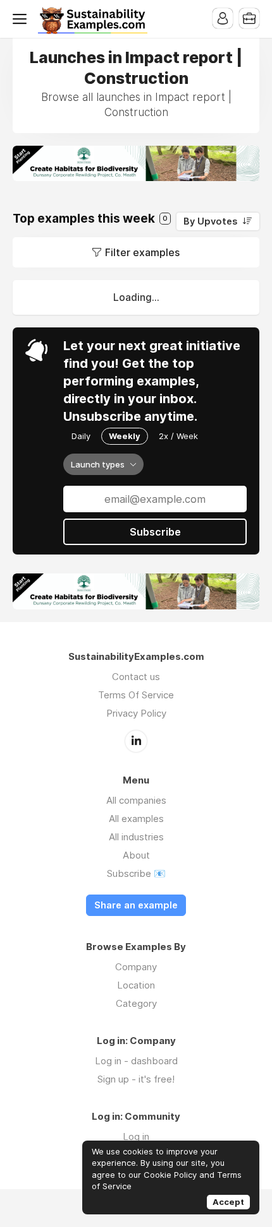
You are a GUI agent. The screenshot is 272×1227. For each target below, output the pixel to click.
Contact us (136, 677)
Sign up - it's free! (136, 1079)
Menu (22, 18)
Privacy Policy (136, 713)
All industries (136, 837)
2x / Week (178, 436)
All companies (136, 800)
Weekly (124, 436)
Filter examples (142, 252)
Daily (80, 436)
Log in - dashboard (136, 1061)
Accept (228, 1202)
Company (136, 967)
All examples (136, 819)
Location (136, 985)
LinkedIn (136, 741)
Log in (136, 1136)
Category (136, 1003)
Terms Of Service (136, 695)
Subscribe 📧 (136, 873)
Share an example (136, 905)
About (136, 855)
